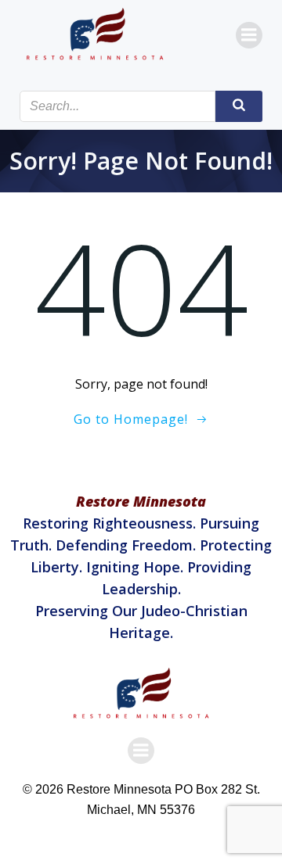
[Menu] (249, 35)
